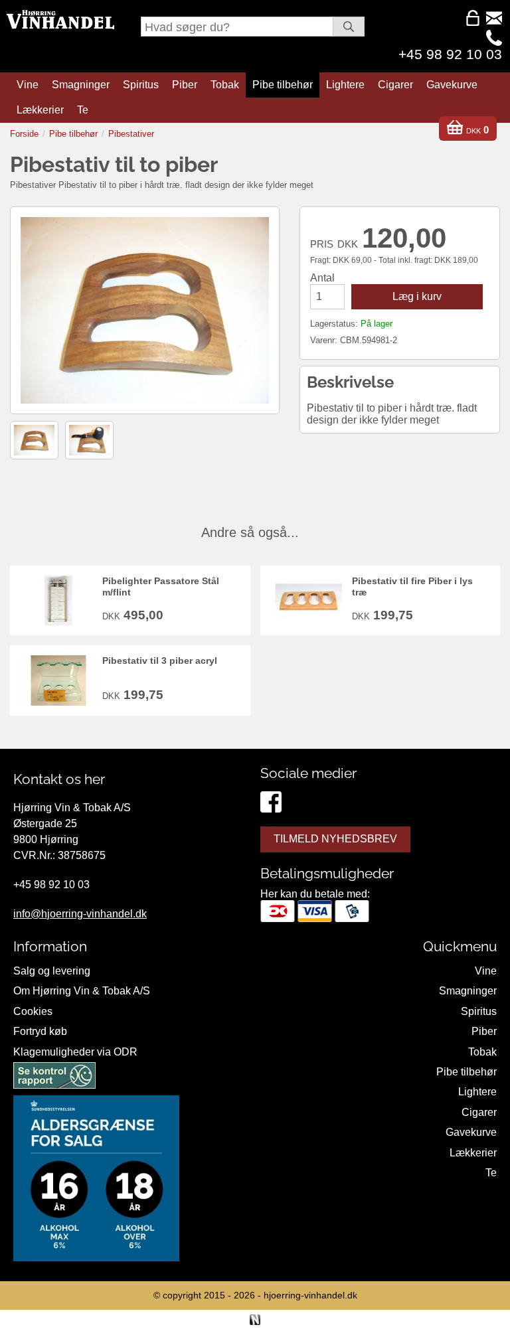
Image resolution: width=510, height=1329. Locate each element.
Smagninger (81, 84)
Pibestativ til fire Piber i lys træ (412, 586)
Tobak (225, 84)
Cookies (32, 1011)
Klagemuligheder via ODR (75, 1051)
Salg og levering (51, 971)
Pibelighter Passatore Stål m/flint (160, 586)
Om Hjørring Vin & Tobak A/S (81, 990)
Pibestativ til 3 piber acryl (159, 660)
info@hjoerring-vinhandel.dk (80, 913)
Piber (184, 84)
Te (82, 110)
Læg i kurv (417, 296)
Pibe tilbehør (282, 84)
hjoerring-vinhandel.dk (310, 1295)
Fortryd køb (40, 1031)
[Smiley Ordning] (54, 1077)
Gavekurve (451, 84)
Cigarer (395, 84)
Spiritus (141, 84)
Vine (28, 84)
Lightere (345, 84)
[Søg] (349, 27)
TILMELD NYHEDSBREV (335, 838)
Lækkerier (40, 110)
